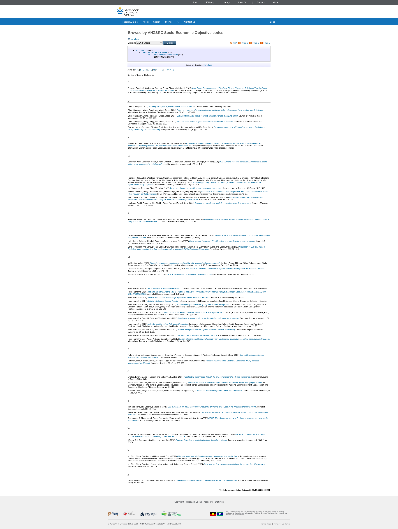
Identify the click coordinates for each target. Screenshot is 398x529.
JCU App (210, 2)
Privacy (277, 524)
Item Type (208, 65)
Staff (194, 2)
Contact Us (189, 22)
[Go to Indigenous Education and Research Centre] (213, 514)
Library (226, 2)
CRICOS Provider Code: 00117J (152, 524)
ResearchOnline (129, 22)
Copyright (179, 502)
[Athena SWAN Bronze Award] (113, 513)
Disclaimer (286, 524)
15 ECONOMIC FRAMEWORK (154, 52)
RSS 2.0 (255, 43)
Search (156, 22)
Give (275, 2)
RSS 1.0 (244, 43)
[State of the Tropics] (171, 513)
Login (272, 22)
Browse (169, 22)
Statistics (219, 502)
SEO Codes (140, 50)
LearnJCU (243, 2)
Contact (261, 2)
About (145, 22)
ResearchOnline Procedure (199, 502)
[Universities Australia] (148, 513)
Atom (235, 43)
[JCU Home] (128, 11)
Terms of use (266, 524)
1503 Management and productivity (163, 55)
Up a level (135, 39)
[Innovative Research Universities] (129, 513)
